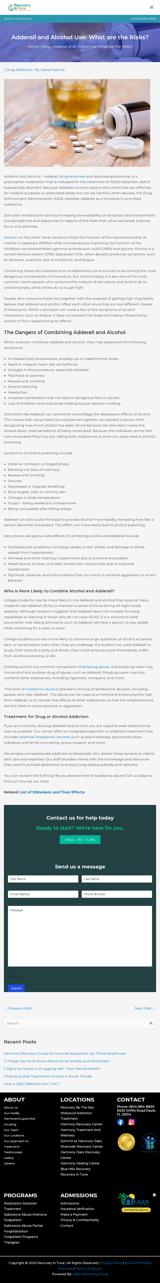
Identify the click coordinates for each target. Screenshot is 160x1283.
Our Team (11, 1130)
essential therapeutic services (45, 737)
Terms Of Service (88, 1268)
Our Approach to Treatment (16, 1144)
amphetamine (72, 176)
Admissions (69, 1203)
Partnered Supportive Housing (19, 1121)
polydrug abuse (95, 667)
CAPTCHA (15, 976)
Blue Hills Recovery (75, 1169)
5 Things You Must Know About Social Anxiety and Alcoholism (57, 1061)
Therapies (12, 1242)
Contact (66, 1226)
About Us (11, 1107)
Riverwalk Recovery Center (81, 1146)
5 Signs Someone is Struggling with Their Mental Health (52, 1069)
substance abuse (40, 689)
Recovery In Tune (74, 1174)
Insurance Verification (77, 1209)
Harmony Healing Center (80, 1163)
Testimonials (13, 1152)
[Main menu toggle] (151, 7)
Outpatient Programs (21, 1237)
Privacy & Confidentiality (79, 1220)
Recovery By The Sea (77, 1107)
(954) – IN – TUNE (80, 840)
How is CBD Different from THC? (32, 1084)
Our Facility (12, 1113)
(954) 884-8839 (146, 18)
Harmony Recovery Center (81, 1124)
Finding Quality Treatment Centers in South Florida (48, 1076)
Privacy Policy (111, 1263)
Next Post (145, 1008)
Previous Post (18, 1008)
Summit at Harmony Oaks (81, 1141)
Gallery (9, 1158)
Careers (9, 1163)
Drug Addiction (19, 70)
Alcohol (10, 237)
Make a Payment (74, 1214)
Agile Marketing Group (90, 1274)
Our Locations (14, 1135)
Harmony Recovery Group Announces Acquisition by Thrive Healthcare (65, 1053)
